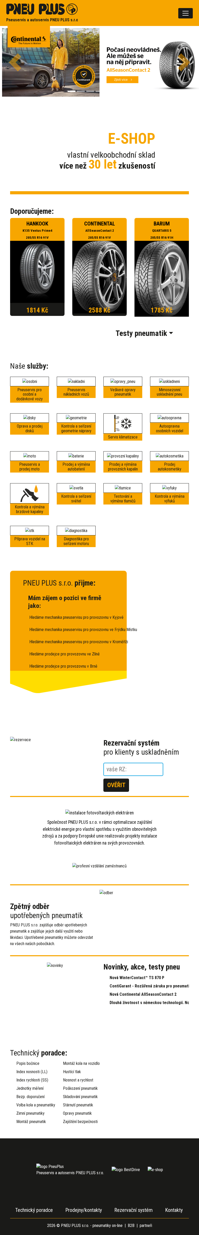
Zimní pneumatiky (30, 1113)
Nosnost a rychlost (78, 1080)
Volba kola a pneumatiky (32, 1105)
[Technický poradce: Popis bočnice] (146, 1078)
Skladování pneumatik (79, 1096)
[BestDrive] (126, 1169)
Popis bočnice (27, 1063)
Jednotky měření (30, 1088)
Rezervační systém (133, 1210)
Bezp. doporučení (30, 1096)
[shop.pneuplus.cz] (155, 1169)
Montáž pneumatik (31, 1121)
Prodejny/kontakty (83, 1210)
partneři (146, 1225)
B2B (131, 1225)
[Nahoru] (182, 1218)
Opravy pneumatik (77, 1113)
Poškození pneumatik (79, 1088)
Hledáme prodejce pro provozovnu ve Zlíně (64, 654)
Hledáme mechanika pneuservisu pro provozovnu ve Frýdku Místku (71, 629)
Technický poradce (34, 1210)
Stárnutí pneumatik (78, 1105)
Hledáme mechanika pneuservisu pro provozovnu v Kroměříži (71, 641)
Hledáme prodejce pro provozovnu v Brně (63, 666)
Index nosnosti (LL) (31, 1071)
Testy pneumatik (141, 333)
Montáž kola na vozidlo (79, 1063)
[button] (15, 62)
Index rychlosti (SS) (32, 1080)
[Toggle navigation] (185, 13)
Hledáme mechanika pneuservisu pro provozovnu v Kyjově (71, 617)
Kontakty (174, 1210)
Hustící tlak (72, 1071)
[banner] (42, 13)
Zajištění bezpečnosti (79, 1121)
